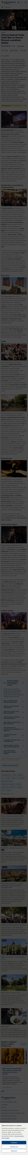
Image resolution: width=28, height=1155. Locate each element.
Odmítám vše (14, 1146)
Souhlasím (14, 1142)
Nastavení (14, 1151)
